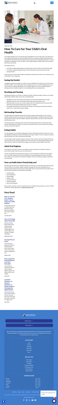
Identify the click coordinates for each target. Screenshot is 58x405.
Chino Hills (29, 350)
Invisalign (29, 363)
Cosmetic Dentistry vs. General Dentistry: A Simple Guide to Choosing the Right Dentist (9, 285)
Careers (29, 344)
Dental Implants (29, 369)
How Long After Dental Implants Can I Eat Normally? (9, 261)
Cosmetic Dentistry (29, 365)
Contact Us (28, 392)
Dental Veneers (29, 370)
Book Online (28, 325)
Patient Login (28, 321)
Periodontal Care (29, 367)
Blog (19, 392)
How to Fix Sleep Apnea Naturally (9, 220)
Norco (29, 352)
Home (29, 343)
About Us (15, 392)
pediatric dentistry (17, 186)
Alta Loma (29, 348)
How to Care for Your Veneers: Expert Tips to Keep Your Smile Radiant (9, 200)
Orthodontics (29, 361)
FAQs (23, 392)
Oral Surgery (29, 359)
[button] (3, 401)
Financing (29, 346)
